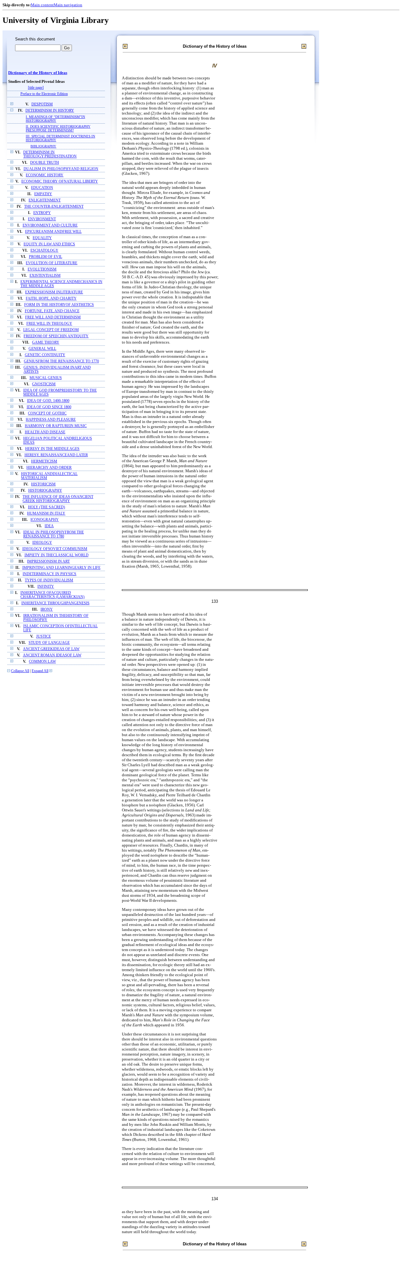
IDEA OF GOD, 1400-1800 (48, 401)
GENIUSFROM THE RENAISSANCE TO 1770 (61, 361)
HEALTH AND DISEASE (45, 432)
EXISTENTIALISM (45, 276)
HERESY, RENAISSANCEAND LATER (56, 455)
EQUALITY (42, 238)
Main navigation (68, 5)
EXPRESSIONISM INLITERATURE (54, 292)
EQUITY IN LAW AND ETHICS (49, 244)
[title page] (36, 88)
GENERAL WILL (42, 349)
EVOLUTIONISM (42, 269)
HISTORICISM (43, 484)
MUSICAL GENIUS (46, 378)
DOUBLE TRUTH (44, 163)
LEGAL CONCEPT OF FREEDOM (51, 330)
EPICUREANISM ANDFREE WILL (53, 232)
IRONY (47, 609)
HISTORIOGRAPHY (45, 491)
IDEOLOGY (42, 543)
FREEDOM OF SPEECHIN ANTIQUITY (56, 336)
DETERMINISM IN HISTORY (49, 111)
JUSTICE (43, 636)
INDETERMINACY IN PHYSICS (49, 574)
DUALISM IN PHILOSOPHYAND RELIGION (61, 169)
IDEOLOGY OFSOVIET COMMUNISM (54, 549)
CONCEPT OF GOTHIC (47, 413)
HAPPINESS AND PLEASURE (51, 420)
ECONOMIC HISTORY (44, 175)
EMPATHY (43, 194)
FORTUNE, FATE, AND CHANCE (52, 311)
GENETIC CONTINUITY (45, 355)
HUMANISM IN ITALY (46, 513)
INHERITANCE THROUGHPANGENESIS (55, 603)
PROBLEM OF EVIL (45, 257)
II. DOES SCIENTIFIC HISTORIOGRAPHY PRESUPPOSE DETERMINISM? (58, 128)
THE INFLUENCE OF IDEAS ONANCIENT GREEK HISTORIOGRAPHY (58, 499)
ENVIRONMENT (42, 219)
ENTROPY (42, 213)
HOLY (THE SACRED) (46, 507)
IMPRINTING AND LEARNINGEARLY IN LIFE (61, 568)
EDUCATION (42, 188)
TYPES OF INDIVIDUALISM (49, 580)
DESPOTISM (42, 104)
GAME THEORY (45, 342)
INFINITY (45, 587)
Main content (42, 5)
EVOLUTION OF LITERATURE (51, 263)
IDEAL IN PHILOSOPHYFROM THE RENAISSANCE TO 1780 (53, 534)
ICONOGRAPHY (44, 520)
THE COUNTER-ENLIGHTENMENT (54, 207)
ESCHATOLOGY (44, 251)
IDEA (49, 526)
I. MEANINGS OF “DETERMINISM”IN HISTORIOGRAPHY (55, 118)
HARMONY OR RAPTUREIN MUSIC (56, 426)
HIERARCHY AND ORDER (49, 468)
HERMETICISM (44, 461)
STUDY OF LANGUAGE (49, 643)
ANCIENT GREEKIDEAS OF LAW (51, 649)
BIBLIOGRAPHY (43, 146)
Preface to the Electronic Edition (44, 94)
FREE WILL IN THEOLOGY (49, 324)
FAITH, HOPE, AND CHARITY (51, 299)
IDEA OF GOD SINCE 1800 (49, 407)
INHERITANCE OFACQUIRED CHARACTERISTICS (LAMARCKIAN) (52, 595)
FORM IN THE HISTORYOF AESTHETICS (59, 305)
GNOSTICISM (44, 384)
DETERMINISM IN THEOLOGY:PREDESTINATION (50, 154)
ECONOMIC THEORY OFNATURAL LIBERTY (59, 181)
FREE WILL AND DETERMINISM (53, 317)
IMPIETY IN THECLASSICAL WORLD (56, 555)
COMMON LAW (42, 662)
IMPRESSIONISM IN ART (48, 561)
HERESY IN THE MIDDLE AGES (52, 449)
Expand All (40, 671)
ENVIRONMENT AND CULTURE (50, 225)
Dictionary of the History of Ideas (37, 73)
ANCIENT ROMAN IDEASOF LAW (52, 655)
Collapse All (20, 671)
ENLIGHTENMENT (45, 200)
